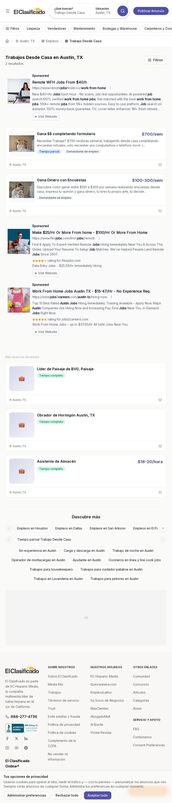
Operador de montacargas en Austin (38, 560)
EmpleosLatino (101, 692)
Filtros (158, 60)
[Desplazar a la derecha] (163, 528)
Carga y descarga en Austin (84, 550)
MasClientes (99, 708)
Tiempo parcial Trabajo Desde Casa (44, 539)
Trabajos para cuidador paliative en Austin (111, 569)
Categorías (141, 700)
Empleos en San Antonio (108, 528)
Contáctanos (142, 737)
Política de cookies (62, 732)
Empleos (52, 41)
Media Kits (55, 684)
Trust (51, 708)
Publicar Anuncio (151, 11)
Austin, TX (27, 41)
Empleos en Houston (32, 528)
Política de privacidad (64, 724)
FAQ (136, 729)
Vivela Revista (100, 732)
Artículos (139, 692)
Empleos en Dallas (68, 528)
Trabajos (54, 692)
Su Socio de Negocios (107, 700)
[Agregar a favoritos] (160, 164)
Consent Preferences (149, 745)
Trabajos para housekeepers (51, 569)
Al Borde (96, 724)
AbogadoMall (100, 716)
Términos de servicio (63, 700)
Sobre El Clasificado (63, 676)
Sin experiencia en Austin (37, 550)
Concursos (141, 684)
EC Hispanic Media (104, 676)
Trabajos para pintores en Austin (114, 579)
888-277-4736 (24, 716)
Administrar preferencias (26, 795)
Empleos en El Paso (147, 528)
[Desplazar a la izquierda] (9, 528)
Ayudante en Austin (87, 560)
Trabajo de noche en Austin (132, 550)
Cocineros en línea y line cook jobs (135, 560)
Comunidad (141, 676)
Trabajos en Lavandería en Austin (58, 579)
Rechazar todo (67, 795)
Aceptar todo (98, 795)
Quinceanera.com (103, 684)
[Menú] (7, 10)
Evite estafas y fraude (64, 716)
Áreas (137, 708)
